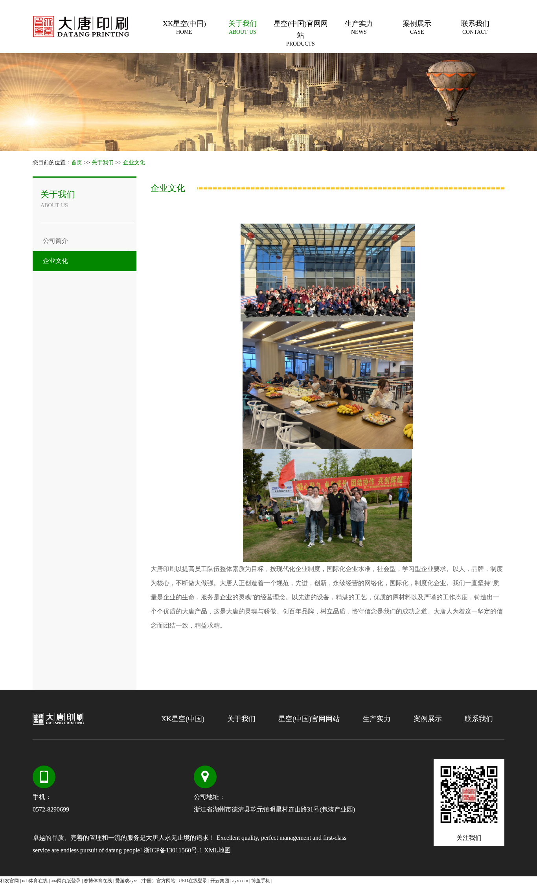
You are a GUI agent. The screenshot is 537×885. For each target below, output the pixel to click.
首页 (76, 162)
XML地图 (217, 850)
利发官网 (9, 880)
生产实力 (359, 27)
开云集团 (219, 880)
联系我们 (475, 27)
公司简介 (55, 240)
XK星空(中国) (184, 27)
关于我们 (242, 27)
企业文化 (134, 162)
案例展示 (417, 27)
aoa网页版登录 (66, 880)
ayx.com (240, 880)
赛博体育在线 (98, 880)
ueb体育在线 (35, 880)
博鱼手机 (260, 880)
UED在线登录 (192, 880)
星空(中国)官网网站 (301, 33)
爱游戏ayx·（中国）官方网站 (145, 880)
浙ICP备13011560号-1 (172, 850)
